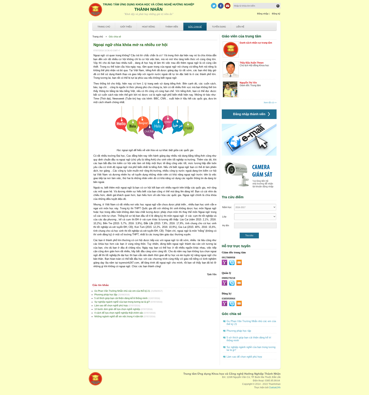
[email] (239, 262)
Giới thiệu (126, 27)
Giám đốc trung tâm (234, 252)
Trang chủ (103, 27)
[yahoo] (224, 262)
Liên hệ (240, 27)
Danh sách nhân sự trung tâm (256, 42)
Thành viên (171, 27)
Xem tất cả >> (270, 102)
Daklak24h (275, 387)
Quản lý (226, 273)
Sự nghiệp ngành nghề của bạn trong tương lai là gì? (122, 302)
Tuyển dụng (219, 27)
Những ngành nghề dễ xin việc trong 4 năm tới (118, 316)
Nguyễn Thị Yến (248, 82)
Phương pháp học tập (105, 294)
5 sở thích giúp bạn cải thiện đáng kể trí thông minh (121, 298)
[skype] (231, 262)
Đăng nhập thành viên (249, 114)
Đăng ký (276, 13)
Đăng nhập (262, 13)
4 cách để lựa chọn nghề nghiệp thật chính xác (118, 313)
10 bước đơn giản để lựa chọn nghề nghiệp (117, 309)
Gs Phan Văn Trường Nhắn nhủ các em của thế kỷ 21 (122, 291)
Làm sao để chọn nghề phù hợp (111, 305)
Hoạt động (148, 27)
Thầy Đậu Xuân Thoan (251, 62)
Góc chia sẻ (195, 27)
